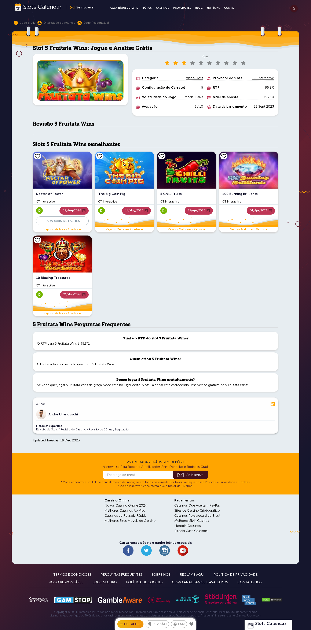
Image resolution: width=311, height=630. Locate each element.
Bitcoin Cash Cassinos (191, 531)
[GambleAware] (120, 600)
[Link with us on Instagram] (164, 550)
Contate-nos (249, 582)
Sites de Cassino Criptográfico (197, 510)
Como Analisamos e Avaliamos (200, 582)
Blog (199, 7)
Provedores (182, 7)
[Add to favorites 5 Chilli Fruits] (161, 156)
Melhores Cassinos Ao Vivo (125, 510)
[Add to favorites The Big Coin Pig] (99, 156)
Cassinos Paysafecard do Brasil (197, 516)
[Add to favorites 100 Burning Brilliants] (223, 156)
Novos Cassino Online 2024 (126, 505)
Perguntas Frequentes (121, 574)
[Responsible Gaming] (159, 600)
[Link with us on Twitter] (146, 550)
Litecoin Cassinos (187, 526)
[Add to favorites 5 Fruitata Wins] (191, 624)
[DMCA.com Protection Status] (272, 600)
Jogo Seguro (105, 582)
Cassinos (162, 7)
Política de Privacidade (235, 574)
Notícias (213, 7)
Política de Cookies (144, 582)
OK (18, 621)
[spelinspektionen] (249, 600)
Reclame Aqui (192, 574)
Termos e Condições (72, 574)
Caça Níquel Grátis (124, 7)
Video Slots (194, 78)
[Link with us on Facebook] (128, 550)
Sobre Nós (161, 574)
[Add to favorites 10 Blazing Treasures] (37, 240)
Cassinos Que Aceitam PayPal (197, 505)
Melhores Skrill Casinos (191, 521)
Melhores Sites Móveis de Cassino (130, 521)
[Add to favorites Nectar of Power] (37, 156)
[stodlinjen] (221, 603)
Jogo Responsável (66, 582)
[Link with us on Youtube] (183, 550)
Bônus (147, 7)
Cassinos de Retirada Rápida (125, 516)
